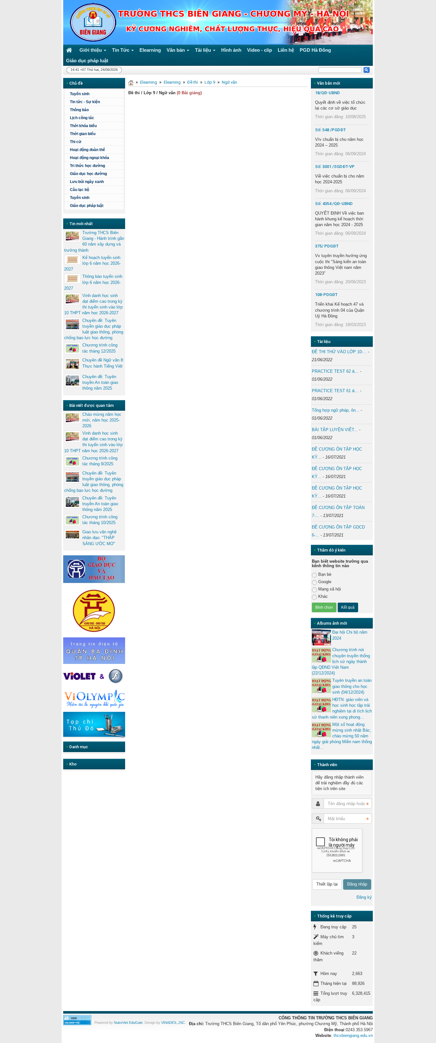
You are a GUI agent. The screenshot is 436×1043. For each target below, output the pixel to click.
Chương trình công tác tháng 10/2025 (99, 519)
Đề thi (192, 82)
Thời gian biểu (82, 134)
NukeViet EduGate (128, 1022)
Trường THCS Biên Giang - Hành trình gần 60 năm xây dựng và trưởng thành (94, 241)
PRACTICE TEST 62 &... (335, 371)
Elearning (148, 82)
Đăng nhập (357, 884)
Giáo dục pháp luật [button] (87, 60)
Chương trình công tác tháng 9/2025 (99, 461)
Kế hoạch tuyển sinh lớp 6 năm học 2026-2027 (92, 263)
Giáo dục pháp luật (86, 205)
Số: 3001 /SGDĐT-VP (335, 166)
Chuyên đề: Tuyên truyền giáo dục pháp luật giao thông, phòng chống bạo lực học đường (93, 329)
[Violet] (94, 676)
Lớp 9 (210, 82)
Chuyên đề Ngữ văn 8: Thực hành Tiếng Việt (103, 363)
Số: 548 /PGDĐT (330, 129)
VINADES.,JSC (173, 1022)
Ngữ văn (229, 82)
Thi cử (75, 142)
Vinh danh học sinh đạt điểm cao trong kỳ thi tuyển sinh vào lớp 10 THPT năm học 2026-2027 (93, 304)
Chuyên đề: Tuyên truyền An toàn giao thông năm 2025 (100, 382)
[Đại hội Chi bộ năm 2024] (321, 637)
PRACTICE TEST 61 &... (335, 390)
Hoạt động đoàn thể (87, 150)
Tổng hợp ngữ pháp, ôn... (335, 410)
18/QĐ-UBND (327, 92)
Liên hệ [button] (286, 50)
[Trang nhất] (70, 50)
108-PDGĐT (326, 294)
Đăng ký (364, 897)
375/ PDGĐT (327, 246)
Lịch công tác (82, 118)
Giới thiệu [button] (91, 50)
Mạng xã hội (329, 589)
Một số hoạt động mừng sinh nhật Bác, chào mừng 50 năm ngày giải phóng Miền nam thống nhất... (342, 736)
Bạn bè (324, 574)
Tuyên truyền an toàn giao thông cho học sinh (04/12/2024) (352, 686)
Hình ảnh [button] (231, 50)
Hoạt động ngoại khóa (89, 158)
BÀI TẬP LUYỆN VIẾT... (335, 429)
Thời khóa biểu (83, 126)
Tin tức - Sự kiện (85, 102)
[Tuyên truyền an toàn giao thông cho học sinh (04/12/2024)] (321, 686)
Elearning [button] (150, 50)
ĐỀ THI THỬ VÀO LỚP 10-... (339, 351)
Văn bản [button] (176, 50)
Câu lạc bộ (79, 189)
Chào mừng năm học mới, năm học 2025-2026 (101, 420)
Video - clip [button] (259, 50)
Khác (323, 596)
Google (324, 581)
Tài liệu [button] (203, 50)
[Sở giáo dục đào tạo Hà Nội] (94, 609)
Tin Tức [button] (121, 50)
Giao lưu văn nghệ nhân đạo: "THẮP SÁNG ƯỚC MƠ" (99, 537)
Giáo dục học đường (88, 173)
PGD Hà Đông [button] (315, 50)
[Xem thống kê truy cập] (77, 1019)
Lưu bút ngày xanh (87, 181)
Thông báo (79, 110)
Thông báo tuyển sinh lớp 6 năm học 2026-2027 (93, 282)
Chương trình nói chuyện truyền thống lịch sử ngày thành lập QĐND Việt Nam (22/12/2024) (341, 661)
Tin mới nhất (81, 223)
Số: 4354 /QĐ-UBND (334, 203)
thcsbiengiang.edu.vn (353, 1035)
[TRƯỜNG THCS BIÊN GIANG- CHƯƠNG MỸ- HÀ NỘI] (91, 21)
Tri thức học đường (87, 166)
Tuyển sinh (79, 94)
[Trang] (130, 82)
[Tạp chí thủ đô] (94, 725)
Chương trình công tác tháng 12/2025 (99, 348)
